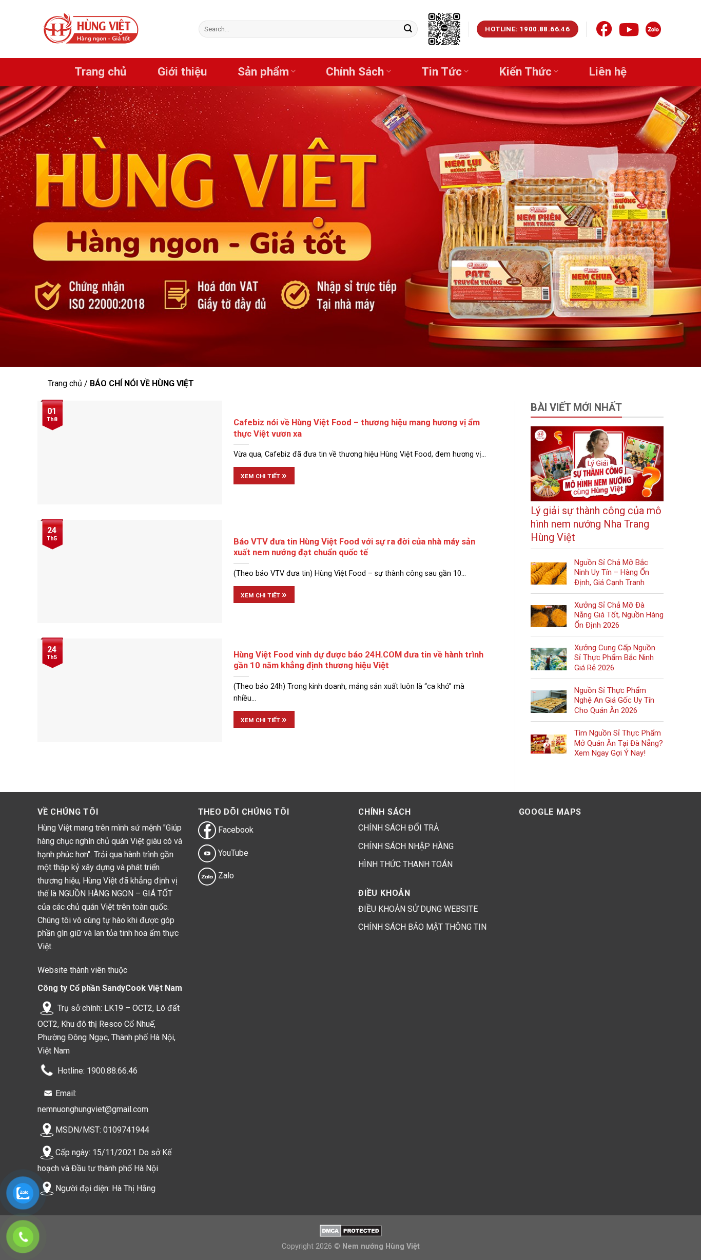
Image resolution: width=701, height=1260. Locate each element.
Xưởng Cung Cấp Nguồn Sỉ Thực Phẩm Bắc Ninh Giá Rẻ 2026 (614, 657)
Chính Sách (355, 71)
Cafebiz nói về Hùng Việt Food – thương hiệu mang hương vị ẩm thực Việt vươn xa (356, 428)
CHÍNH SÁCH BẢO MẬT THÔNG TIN (422, 927)
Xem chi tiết (264, 475)
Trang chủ (100, 71)
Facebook (235, 830)
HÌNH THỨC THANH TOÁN (405, 864)
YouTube (232, 853)
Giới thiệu (182, 71)
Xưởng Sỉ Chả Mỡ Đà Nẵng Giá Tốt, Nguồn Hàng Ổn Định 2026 (619, 615)
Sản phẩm (263, 71)
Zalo (225, 875)
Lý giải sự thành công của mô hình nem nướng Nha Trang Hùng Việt (596, 523)
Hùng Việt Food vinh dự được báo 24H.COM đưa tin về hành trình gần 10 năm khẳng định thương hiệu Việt (358, 660)
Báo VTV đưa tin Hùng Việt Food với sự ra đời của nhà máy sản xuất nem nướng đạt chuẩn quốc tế (354, 547)
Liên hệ (608, 71)
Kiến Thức (525, 71)
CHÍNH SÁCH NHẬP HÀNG (406, 846)
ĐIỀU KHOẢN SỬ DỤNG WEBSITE (418, 909)
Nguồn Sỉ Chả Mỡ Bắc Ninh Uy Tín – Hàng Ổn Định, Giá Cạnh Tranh (611, 572)
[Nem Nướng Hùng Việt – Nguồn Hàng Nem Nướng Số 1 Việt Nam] (92, 29)
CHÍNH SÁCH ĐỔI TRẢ (398, 828)
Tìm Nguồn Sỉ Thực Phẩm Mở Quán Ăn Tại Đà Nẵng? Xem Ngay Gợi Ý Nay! (618, 743)
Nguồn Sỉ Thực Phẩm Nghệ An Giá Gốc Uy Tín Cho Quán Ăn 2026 (614, 700)
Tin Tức (441, 71)
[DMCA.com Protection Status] (351, 1230)
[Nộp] (408, 29)
